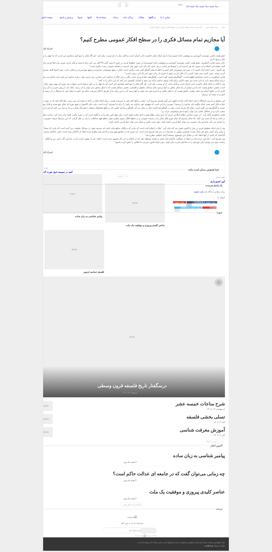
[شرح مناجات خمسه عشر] (46, 406)
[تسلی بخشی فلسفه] (46, 419)
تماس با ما (165, 17)
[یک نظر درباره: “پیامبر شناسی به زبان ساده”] (122, 462)
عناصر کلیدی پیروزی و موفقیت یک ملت (187, 492)
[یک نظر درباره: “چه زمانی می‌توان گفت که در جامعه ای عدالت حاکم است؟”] (122, 480)
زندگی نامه (128, 17)
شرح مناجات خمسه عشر (200, 404)
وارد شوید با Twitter (190, 208)
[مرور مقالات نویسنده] (140, 393)
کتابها (89, 17)
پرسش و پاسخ (66, 17)
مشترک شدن (149, 530)
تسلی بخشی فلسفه (205, 417)
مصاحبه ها (101, 17)
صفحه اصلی (47, 17)
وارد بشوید (199, 192)
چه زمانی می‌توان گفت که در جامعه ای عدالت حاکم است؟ (169, 474)
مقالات (141, 17)
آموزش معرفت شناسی (202, 430)
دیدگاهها (152, 17)
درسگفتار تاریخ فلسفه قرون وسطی (132, 385)
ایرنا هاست (208, 546)
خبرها (80, 17)
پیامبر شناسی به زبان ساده (88, 216)
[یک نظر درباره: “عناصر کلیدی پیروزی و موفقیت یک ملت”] (122, 498)
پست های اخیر (47, 174)
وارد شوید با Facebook (204, 202)
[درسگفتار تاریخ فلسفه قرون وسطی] (132, 336)
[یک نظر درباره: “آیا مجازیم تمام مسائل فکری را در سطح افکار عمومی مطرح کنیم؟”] (223, 48)
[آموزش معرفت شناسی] (46, 432)
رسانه (116, 17)
